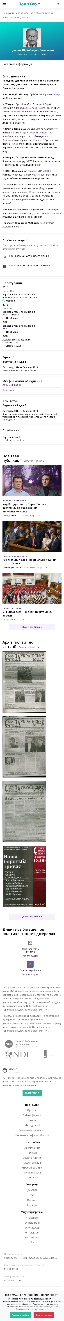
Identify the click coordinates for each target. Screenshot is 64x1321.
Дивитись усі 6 (14, 440)
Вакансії (32, 1200)
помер (56, 94)
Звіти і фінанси (32, 1115)
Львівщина (8, 390)
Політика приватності (32, 1130)
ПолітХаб (32, 1152)
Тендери (32, 1205)
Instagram (33, 1222)
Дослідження (32, 1148)
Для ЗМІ (32, 1190)
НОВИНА (7, 500)
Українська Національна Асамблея (30, 265)
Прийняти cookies (20, 1315)
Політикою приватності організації (32, 1309)
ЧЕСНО (13, 1069)
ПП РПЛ (20, 297)
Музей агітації (32, 1162)
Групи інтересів (32, 1172)
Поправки (32, 1177)
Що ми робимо (32, 1142)
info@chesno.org (12, 1280)
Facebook (33, 1217)
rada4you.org (30, 955)
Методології (32, 1125)
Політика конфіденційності (32, 1135)
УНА (11, 143)
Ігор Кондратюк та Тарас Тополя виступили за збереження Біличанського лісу (24, 507)
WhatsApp (33, 1227)
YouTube (33, 1237)
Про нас (32, 1110)
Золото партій (32, 1157)
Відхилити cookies (44, 1315)
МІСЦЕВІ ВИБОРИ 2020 (14, 556)
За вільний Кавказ (11, 384)
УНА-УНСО (43, 170)
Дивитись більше (33, 460)
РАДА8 (6, 608)
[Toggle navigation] (4, 4)
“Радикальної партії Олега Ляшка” (35, 107)
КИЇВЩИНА (20, 500)
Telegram (33, 1232)
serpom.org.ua (30, 974)
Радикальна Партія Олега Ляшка (29, 256)
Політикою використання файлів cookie (31, 1306)
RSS (32, 1195)
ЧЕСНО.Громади (32, 1167)
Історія (32, 1120)
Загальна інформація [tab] (17, 64)
